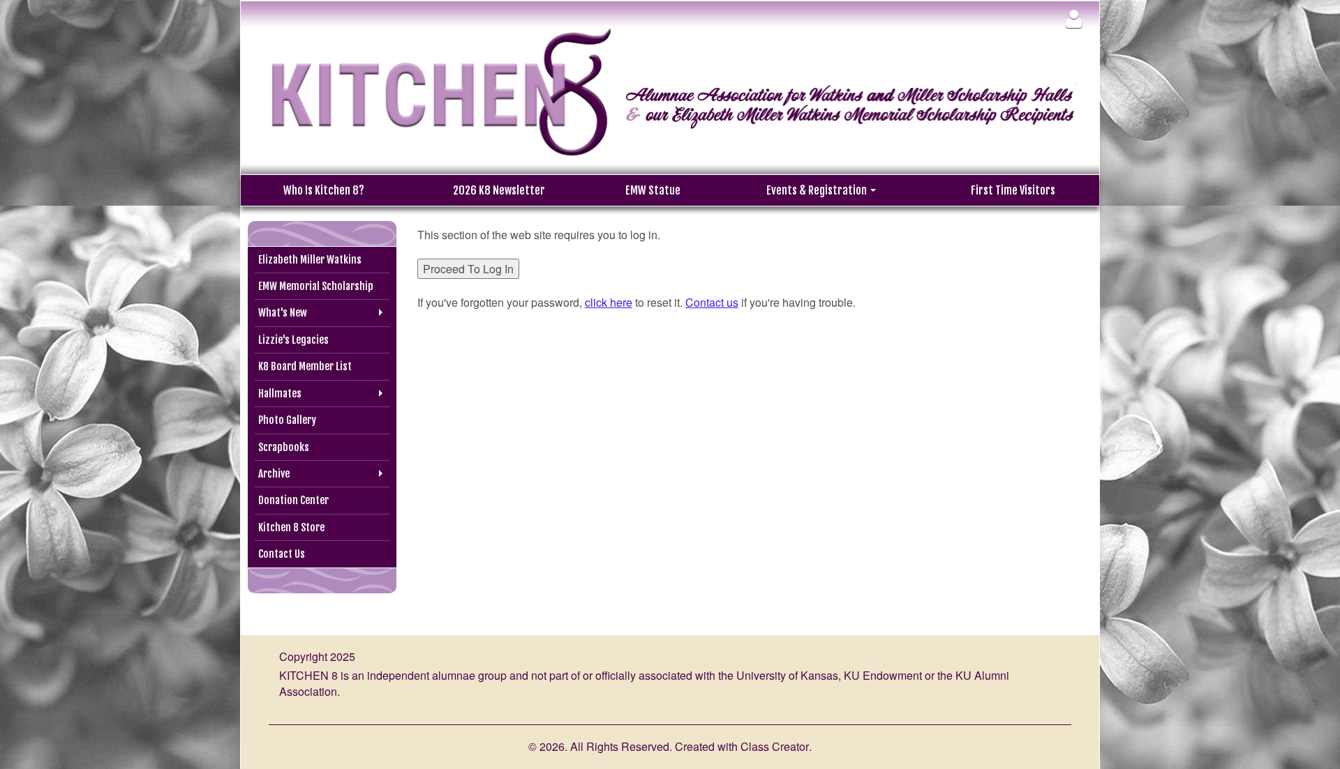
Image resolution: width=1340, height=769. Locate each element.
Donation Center (293, 500)
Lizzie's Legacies (293, 340)
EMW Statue (652, 190)
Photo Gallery (287, 420)
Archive (274, 473)
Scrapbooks (283, 447)
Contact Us (281, 554)
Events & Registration (817, 190)
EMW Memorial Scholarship (315, 286)
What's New (282, 312)
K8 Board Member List (305, 366)
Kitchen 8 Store (291, 527)
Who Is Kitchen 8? (323, 190)
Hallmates (280, 393)
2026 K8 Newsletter (499, 190)
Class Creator (774, 746)
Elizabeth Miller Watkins (310, 259)
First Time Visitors (1013, 190)
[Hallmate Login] (1073, 18)
